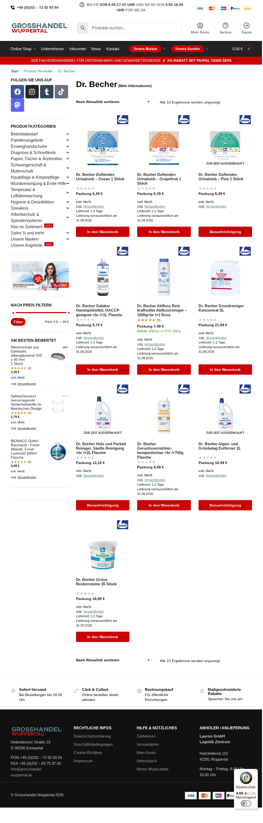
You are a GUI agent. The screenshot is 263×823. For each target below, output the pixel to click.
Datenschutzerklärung (92, 736)
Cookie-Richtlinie (88, 752)
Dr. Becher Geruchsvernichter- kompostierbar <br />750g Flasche (160, 450)
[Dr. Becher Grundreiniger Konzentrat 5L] (225, 273)
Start (14, 71)
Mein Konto (200, 32)
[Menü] (255, 772)
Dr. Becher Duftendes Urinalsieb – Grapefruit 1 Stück (159, 179)
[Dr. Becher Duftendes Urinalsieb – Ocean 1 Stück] (103, 141)
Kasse (247, 32)
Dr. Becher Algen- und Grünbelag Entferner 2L (220, 446)
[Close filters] (70, 81)
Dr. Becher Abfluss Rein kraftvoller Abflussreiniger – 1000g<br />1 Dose (162, 310)
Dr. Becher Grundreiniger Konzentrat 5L (221, 308)
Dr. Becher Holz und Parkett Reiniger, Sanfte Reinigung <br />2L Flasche (101, 448)
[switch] (246, 803)
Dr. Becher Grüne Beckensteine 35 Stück (96, 581)
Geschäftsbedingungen (93, 744)
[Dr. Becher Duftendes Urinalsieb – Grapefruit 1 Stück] (164, 141)
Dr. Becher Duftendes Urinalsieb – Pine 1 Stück (221, 176)
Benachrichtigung (225, 232)
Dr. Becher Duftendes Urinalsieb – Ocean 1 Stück (100, 176)
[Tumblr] (46, 91)
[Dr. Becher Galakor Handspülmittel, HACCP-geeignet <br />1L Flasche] (103, 273)
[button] (242, 49)
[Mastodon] (17, 105)
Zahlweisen (146, 736)
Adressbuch (147, 761)
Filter (18, 322)
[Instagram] (32, 91)
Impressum (83, 761)
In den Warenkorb (102, 232)
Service (225, 32)
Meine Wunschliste (152, 769)
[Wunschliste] (122, 122)
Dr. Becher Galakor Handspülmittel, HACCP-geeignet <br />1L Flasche (99, 310)
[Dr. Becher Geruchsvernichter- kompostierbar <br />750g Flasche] (164, 411)
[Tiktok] (61, 91)
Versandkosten (93, 206)
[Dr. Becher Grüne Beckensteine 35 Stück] (103, 546)
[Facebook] (17, 91)
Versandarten (148, 744)
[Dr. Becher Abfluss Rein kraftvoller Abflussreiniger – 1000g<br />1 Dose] (164, 273)
